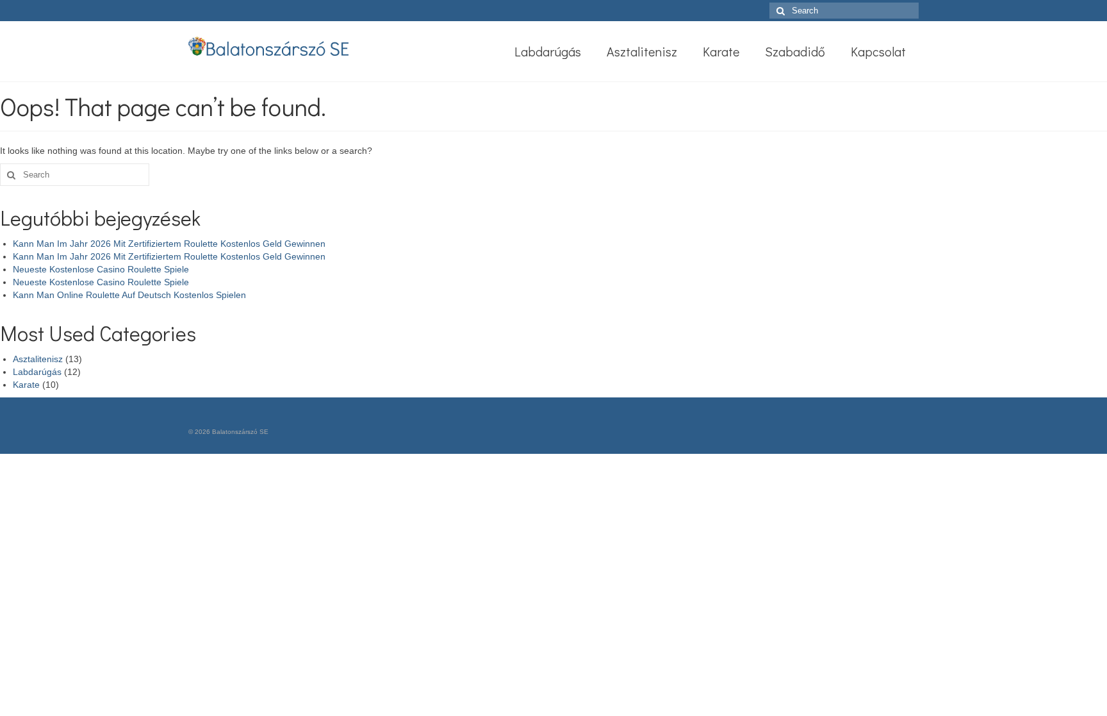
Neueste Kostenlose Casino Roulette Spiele (101, 269)
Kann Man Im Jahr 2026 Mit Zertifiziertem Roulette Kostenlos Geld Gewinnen (169, 243)
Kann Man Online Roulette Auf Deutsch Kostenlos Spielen (129, 295)
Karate (26, 384)
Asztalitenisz (38, 359)
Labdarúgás (37, 372)
